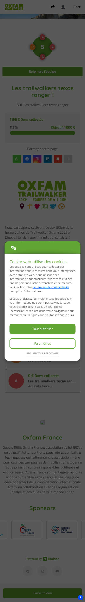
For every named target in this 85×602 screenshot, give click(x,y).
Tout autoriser (42, 329)
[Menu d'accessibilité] (80, 597)
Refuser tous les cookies (42, 353)
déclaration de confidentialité (51, 287)
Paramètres (42, 343)
